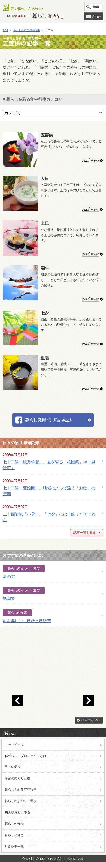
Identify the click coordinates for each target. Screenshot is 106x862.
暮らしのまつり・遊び (21, 801)
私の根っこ (25, 756)
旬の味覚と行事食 (17, 812)
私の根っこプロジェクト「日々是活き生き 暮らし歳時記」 (33, 11)
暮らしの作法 (14, 824)
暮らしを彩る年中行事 (26, 30)
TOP (5, 30)
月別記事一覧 (14, 846)
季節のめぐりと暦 (17, 778)
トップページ (14, 745)
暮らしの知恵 (14, 835)
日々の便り (13, 767)
